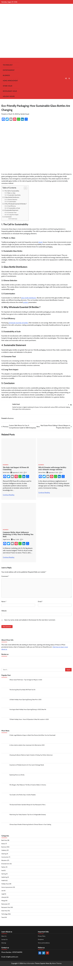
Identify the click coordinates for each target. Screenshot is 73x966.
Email (40, 601)
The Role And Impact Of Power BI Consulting (16, 468)
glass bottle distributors (28, 298)
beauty (3, 843)
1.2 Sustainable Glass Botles (13, 195)
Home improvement (10, 81)
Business (6, 75)
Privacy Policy (41, 936)
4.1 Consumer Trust (11, 212)
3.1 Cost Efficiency (11, 206)
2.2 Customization (11, 201)
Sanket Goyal (25, 114)
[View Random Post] (65, 78)
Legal (2, 894)
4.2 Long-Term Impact (12, 214)
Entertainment (9, 70)
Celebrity (3, 850)
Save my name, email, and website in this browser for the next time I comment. (29, 620)
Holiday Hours (9, 96)
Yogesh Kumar (6, 539)
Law (2, 890)
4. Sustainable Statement (11, 210)
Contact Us (4, 939)
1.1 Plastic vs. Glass (10, 193)
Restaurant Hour (10, 91)
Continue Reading (8, 495)
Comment (5, 576)
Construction (4, 857)
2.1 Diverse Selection (11, 199)
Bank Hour (4, 840)
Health (3, 880)
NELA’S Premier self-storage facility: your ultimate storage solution (52, 468)
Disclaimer (41, 939)
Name (3, 601)
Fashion (3, 867)
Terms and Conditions (44, 943)
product (25, 302)
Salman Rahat (41, 472)
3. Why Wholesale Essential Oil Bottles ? (15, 204)
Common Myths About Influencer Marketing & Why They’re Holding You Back (18, 534)
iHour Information (29, 963)
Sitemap (3, 943)
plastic (40, 242)
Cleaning (3, 853)
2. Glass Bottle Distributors (11, 197)
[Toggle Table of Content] (24, 188)
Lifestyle (3, 897)
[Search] (69, 78)
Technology (8, 65)
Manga (3, 900)
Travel (3, 917)
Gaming (3, 874)
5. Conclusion (8, 217)
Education (4, 860)
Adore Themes (56, 963)
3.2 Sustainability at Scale (13, 208)
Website (4, 611)
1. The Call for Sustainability (11, 191)
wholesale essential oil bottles (18, 323)
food (2, 870)
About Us (3, 936)
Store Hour (7, 86)
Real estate (4, 904)
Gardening (4, 877)
